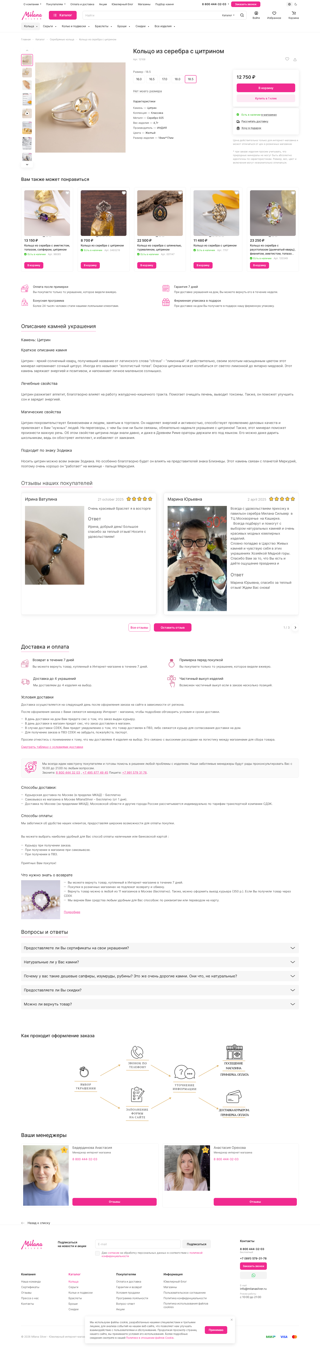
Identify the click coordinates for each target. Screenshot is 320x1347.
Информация (173, 1274)
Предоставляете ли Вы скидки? (52, 990)
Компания (28, 1274)
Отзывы (26, 1292)
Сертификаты (30, 1287)
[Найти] (242, 15)
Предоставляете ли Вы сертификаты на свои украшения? (76, 948)
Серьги (73, 1287)
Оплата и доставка (128, 1281)
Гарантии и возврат (129, 1287)
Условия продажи (128, 1292)
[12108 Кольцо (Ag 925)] (80, 107)
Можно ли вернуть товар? (48, 1004)
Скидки (74, 1309)
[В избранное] (287, 59)
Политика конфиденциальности (185, 1298)
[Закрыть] (231, 1319)
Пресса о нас (30, 1298)
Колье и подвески (81, 1292)
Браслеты (75, 1298)
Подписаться (196, 1244)
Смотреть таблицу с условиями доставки (52, 747)
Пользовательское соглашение (185, 1292)
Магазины (170, 1287)
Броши (73, 1303)
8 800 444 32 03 (68, 772)
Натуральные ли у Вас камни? (51, 962)
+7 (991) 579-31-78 (253, 1258)
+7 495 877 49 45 (95, 772)
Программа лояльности (132, 1298)
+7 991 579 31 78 (134, 772)
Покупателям (126, 1274)
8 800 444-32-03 (214, 4)
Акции (120, 1309)
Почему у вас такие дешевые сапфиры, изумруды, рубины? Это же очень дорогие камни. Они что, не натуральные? (130, 976)
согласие (113, 1252)
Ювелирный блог (175, 1281)
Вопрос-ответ (125, 1303)
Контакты (27, 1303)
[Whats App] (253, 1275)
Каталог (75, 1274)
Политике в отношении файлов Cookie (150, 1337)
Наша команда (31, 1281)
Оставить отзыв (173, 627)
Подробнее (72, 912)
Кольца (73, 1281)
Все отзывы (139, 627)
